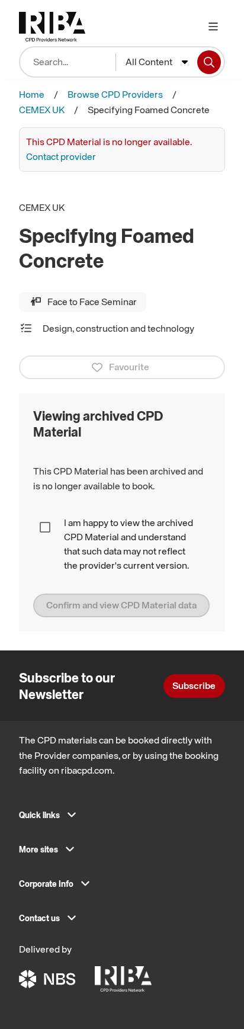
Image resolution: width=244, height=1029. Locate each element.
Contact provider (61, 156)
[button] (122, 818)
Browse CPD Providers (115, 94)
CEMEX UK (42, 109)
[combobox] (157, 62)
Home (31, 94)
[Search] (209, 62)
